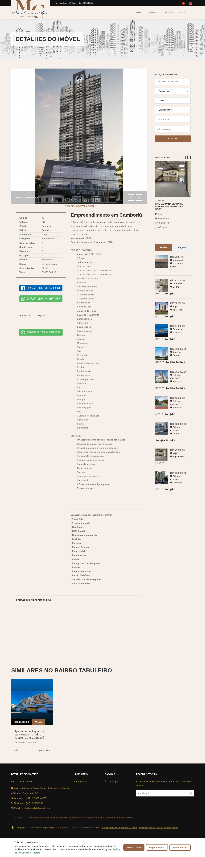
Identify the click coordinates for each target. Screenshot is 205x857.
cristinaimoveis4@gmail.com (35, 808)
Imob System (80, 781)
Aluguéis (181, 247)
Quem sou (153, 12)
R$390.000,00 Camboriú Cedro (177, 283)
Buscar (172, 138)
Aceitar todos (134, 847)
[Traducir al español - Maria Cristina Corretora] (183, 3)
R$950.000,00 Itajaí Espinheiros (177, 453)
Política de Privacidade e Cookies (120, 827)
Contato (183, 12)
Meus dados (171, 827)
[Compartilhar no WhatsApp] (40, 298)
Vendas (163, 247)
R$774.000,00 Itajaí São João (177, 306)
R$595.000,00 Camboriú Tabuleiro (177, 329)
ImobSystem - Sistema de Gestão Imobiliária (79, 827)
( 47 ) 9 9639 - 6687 (36, 798)
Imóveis (169, 12)
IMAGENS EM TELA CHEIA (80, 206)
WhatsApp (112, 781)
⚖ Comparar (39, 315)
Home (139, 12)
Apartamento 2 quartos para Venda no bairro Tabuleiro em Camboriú (29, 734)
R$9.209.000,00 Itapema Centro (178, 352)
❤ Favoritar (24, 315)
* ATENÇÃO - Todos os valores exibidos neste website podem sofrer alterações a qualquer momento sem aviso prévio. (74, 817)
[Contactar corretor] (40, 332)
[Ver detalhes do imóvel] (173, 179)
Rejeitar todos (157, 847)
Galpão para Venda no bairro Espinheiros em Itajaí (169, 206)
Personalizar (180, 847)
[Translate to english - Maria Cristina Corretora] (190, 3)
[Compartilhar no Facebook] (40, 288)
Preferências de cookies (151, 827)
